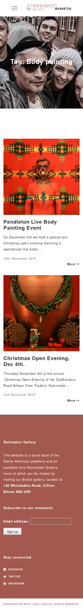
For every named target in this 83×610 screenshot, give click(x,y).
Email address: (16, 521)
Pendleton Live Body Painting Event (30, 224)
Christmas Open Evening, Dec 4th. (36, 361)
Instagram (15, 583)
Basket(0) (63, 8)
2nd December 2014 (19, 394)
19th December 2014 (19, 258)
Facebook (15, 569)
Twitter (14, 576)
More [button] (71, 264)
